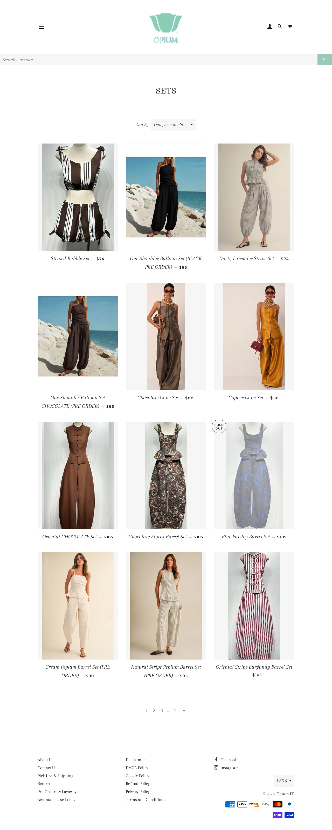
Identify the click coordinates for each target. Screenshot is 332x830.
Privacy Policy (138, 791)
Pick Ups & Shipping (55, 775)
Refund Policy (138, 783)
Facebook (228, 759)
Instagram (229, 767)
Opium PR (285, 793)
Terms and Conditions (145, 799)
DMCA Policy (137, 767)
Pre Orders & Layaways (58, 791)
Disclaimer (135, 759)
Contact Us (47, 767)
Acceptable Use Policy (56, 799)
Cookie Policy (137, 775)
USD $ (282, 780)
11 (175, 711)
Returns (45, 783)
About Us (45, 759)
